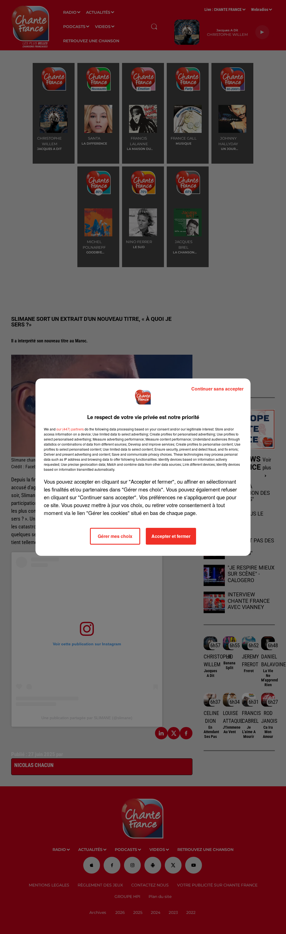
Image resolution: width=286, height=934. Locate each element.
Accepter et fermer (170, 536)
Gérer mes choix (115, 536)
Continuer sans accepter (217, 388)
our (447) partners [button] (70, 429)
